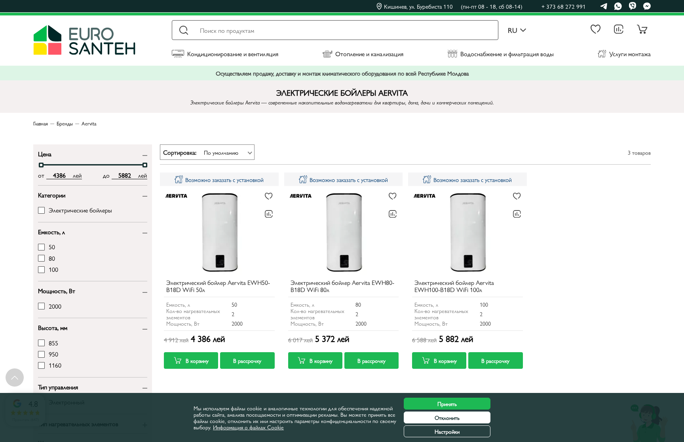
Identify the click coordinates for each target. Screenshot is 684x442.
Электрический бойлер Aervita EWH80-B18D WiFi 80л (342, 286)
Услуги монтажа (630, 53)
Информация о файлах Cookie (248, 427)
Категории (51, 194)
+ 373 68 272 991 (564, 6)
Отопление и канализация (369, 53)
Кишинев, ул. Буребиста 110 (453, 6)
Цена (44, 153)
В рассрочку (247, 360)
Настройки (447, 431)
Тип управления (58, 386)
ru (512, 30)
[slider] (41, 165)
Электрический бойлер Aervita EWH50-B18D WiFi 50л (218, 286)
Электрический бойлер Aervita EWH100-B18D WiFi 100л (454, 286)
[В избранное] (269, 196)
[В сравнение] (269, 214)
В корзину (197, 360)
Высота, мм (52, 327)
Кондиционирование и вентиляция (232, 53)
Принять (447, 404)
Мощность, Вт (56, 290)
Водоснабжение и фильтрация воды (507, 53)
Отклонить (447, 417)
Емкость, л (51, 231)
